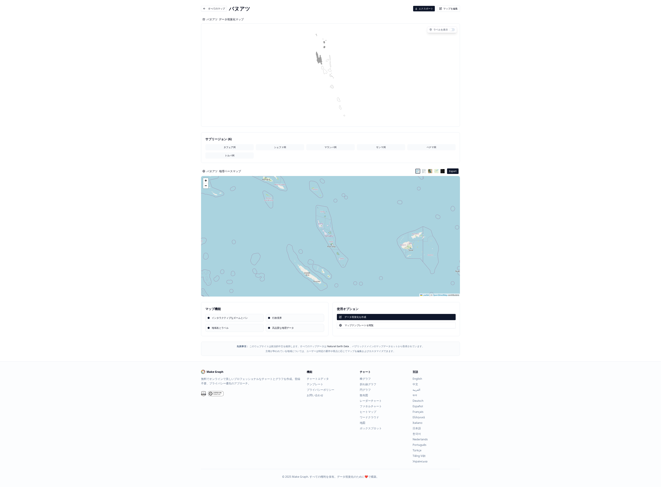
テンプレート (315, 384)
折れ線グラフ (368, 384)
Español (418, 406)
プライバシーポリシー (320, 390)
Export (453, 171)
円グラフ (365, 390)
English (417, 379)
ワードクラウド (369, 417)
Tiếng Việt (419, 456)
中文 (415, 384)
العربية (416, 390)
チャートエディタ (318, 379)
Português (419, 445)
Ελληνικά (419, 417)
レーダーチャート (371, 401)
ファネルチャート (371, 406)
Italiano (417, 423)
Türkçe (417, 450)
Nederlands (420, 439)
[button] (205, 180)
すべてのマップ (216, 8)
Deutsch (418, 401)
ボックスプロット (371, 428)
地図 (362, 423)
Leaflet (425, 294)
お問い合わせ (315, 395)
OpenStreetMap (440, 294)
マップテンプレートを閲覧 (359, 325)
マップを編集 (450, 8)
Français (418, 412)
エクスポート (426, 8)
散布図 (364, 395)
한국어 (417, 434)
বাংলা (415, 395)
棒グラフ (365, 379)
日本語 (417, 428)
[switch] (452, 29)
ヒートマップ (368, 412)
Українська (420, 461)
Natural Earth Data (338, 346)
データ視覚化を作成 (355, 317)
